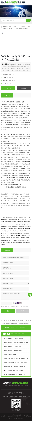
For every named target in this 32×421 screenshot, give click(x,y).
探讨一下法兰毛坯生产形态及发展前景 (14, 370)
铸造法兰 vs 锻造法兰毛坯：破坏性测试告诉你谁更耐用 (17, 358)
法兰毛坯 (23, 26)
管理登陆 (20, 418)
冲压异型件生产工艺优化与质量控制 (13, 338)
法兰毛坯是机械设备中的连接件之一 (13, 350)
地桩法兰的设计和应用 (10, 354)
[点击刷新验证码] (17, 303)
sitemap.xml (23, 416)
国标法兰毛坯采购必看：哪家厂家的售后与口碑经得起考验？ (17, 362)
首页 (10, 26)
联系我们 (23, 88)
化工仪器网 (14, 418)
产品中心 (15, 26)
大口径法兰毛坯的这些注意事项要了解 (14, 374)
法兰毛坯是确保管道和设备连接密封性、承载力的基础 (17, 342)
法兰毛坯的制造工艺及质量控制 (12, 346)
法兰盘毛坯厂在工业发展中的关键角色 (14, 366)
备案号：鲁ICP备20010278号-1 (11, 416)
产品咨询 (8, 88)
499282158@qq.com (20, 393)
